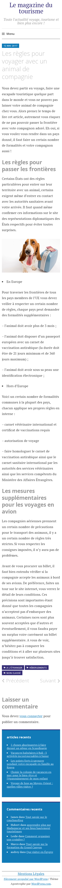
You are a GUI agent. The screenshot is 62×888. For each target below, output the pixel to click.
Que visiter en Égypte (39, 852)
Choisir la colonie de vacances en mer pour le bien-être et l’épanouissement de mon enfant (29, 775)
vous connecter (31, 716)
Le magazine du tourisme (31, 8)
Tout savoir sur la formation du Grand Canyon (27, 845)
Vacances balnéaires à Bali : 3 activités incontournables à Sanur (28, 754)
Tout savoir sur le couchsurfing (27, 818)
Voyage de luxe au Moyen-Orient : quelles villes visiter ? (30, 784)
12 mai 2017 (10, 45)
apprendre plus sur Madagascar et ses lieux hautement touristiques (29, 828)
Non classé (14, 673)
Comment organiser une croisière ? (28, 837)
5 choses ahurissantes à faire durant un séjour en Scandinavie (27, 746)
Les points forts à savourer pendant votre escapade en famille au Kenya (30, 764)
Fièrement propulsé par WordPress (26, 879)
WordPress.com (41, 884)
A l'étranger (14, 667)
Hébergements (38, 667)
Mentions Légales (31, 874)
